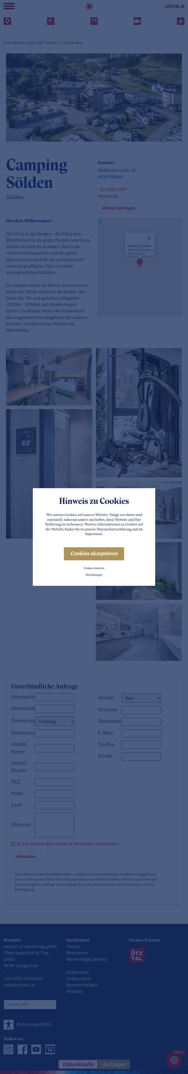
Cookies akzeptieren (94, 553)
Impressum (93, 534)
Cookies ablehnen (94, 568)
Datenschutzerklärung (114, 529)
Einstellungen (94, 575)
